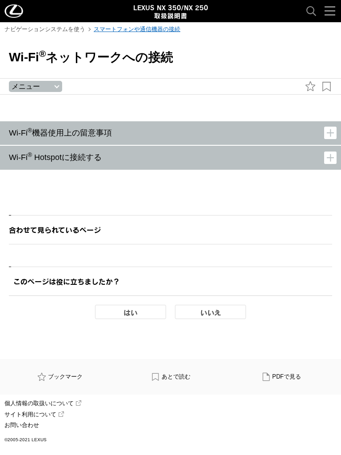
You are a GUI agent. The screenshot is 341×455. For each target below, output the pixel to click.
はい (130, 312)
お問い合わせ (21, 425)
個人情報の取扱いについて (39, 403)
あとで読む (176, 376)
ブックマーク (65, 376)
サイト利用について (30, 414)
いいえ (210, 312)
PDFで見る (286, 376)
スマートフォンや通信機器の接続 (137, 29)
